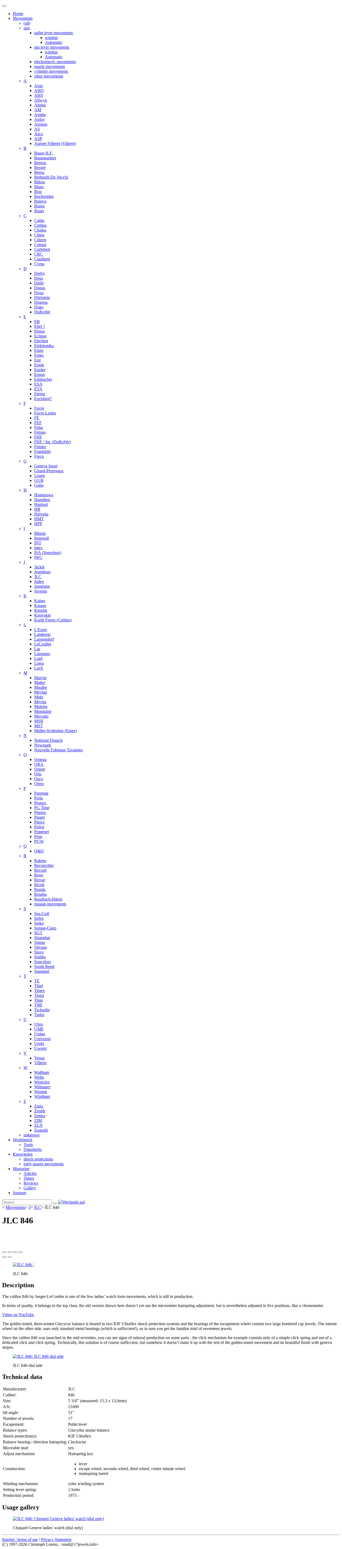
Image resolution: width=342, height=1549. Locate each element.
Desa (38, 278)
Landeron (42, 634)
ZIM (38, 1120)
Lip (37, 649)
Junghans (42, 586)
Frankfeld (42, 451)
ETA (38, 389)
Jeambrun (42, 572)
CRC (38, 254)
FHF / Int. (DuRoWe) (52, 442)
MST (38, 726)
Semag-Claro (45, 928)
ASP (38, 138)
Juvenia (40, 591)
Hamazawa (43, 495)
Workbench (22, 1139)
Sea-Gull (41, 913)
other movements (48, 76)
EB (37, 321)
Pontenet (41, 831)
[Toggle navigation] (4, 6)
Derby (39, 273)
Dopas (39, 288)
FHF (38, 437)
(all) (27, 23)
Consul (40, 244)
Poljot (39, 827)
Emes (39, 355)
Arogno (40, 124)
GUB (39, 480)
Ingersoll (41, 538)
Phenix (40, 812)
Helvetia (41, 514)
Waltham (41, 1072)
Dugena (41, 302)
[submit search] (55, 1203)
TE (37, 981)
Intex (38, 547)
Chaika (40, 230)
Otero (39, 783)
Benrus (40, 162)
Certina (40, 225)
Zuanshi (41, 1130)
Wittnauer (42, 1087)
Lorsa (39, 663)
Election (41, 341)
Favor (39, 408)
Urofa (39, 1043)
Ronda (39, 889)
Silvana (40, 947)
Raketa (40, 860)
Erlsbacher (43, 379)
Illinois (40, 533)
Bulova (40, 201)
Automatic (54, 42)
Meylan (40, 692)
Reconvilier (44, 865)
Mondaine (42, 711)
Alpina (40, 105)
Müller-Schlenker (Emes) (55, 730)
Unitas (39, 1034)
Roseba (40, 894)
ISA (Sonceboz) (47, 552)
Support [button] (19, 1192)
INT (37, 543)
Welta (39, 1077)
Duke (39, 307)
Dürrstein (42, 297)
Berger (40, 167)
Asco (38, 134)
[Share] (9, 1252)
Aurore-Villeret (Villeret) (55, 143)
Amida (40, 114)
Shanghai (42, 937)
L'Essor (40, 629)
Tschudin (42, 1010)
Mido (38, 697)
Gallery (30, 1188)
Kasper (40, 605)
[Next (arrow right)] (9, 1257)
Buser (39, 211)
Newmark (42, 745)
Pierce (39, 822)
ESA (38, 384)
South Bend (44, 966)
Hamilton (42, 499)
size (27, 28)
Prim (38, 836)
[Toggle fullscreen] (15, 1252)
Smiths (40, 957)
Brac (38, 191)
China (39, 235)
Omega (40, 759)
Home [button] (18, 13)
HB (37, 509)
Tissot (39, 995)
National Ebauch (48, 740)
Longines (42, 653)
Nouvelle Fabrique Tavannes (58, 750)
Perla (38, 798)
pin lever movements (51, 47)
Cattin (39, 220)
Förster (40, 446)
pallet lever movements (53, 32)
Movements (23, 18)
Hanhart (41, 504)
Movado (41, 716)
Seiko (39, 923)
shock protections (38, 1159)
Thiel (38, 985)
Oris (37, 774)
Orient (39, 769)
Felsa (38, 427)
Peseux (40, 803)
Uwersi (40, 1048)
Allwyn (40, 100)
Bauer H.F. (43, 153)
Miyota (40, 701)
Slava (39, 952)
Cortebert (42, 249)
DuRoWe (42, 312)
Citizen (40, 239)
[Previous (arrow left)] (4, 1257)
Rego (38, 875)
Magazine (21, 1168)
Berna (39, 172)
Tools (28, 1144)
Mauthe (40, 687)
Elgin (38, 350)
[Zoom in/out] (20, 1252)
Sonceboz (42, 961)
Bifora (39, 182)
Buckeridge (44, 196)
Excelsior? (43, 398)
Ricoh (39, 884)
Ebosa (39, 331)
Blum (39, 187)
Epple (39, 365)
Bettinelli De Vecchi (51, 177)
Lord (38, 658)
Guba (39, 485)
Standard (41, 971)
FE (36, 418)
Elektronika (44, 345)
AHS (38, 95)
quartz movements (49, 66)
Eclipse (40, 336)
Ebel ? (39, 326)
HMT (39, 519)
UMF (39, 1029)
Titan (38, 1000)
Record (40, 870)
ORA (39, 764)
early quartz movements (44, 1164)
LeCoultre (42, 644)
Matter (39, 682)
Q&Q (39, 851)
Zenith (39, 1111)
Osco (38, 779)
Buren (39, 206)
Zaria (38, 1106)
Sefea (39, 918)
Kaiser (39, 600)
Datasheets (33, 1149)
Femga (40, 432)
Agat (38, 85)
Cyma (39, 264)
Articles (30, 1173)
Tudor (39, 1014)
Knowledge (23, 1154)
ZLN (38, 1125)
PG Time (41, 807)
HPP (38, 523)
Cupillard (42, 259)
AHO (39, 90)
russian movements (50, 904)
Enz (37, 360)
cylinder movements (51, 71)
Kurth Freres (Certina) (53, 620)
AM (37, 109)
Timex (39, 990)
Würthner (42, 1096)
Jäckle (39, 567)
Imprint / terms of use (20, 1539)
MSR (38, 721)
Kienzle (40, 610)
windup (51, 37)
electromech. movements (55, 61)
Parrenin (41, 793)
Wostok (40, 1091)
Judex (39, 581)
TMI (38, 1005)
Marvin (40, 677)
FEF (38, 422)
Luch (38, 668)
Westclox (42, 1082)
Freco (39, 456)
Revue (39, 880)
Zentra (39, 1115)
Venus (39, 1058)
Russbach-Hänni (48, 899)
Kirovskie (42, 615)
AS (37, 129)
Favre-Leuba (45, 413)
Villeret (40, 1062)
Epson (39, 374)
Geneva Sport (45, 466)
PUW (39, 841)
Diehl (39, 283)
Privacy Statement (56, 1539)
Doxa (39, 292)
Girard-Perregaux (49, 470)
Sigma (39, 942)
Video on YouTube (18, 1314)
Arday (39, 119)
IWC (38, 557)
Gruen (39, 475)
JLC (37, 576)
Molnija (40, 706)
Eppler (39, 369)
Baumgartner (45, 158)
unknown (32, 1135)
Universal (42, 1038)
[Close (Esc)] (4, 1252)
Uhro (38, 1024)
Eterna (39, 393)
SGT (38, 933)
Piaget (39, 817)
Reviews (31, 1183)
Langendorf (44, 639)
